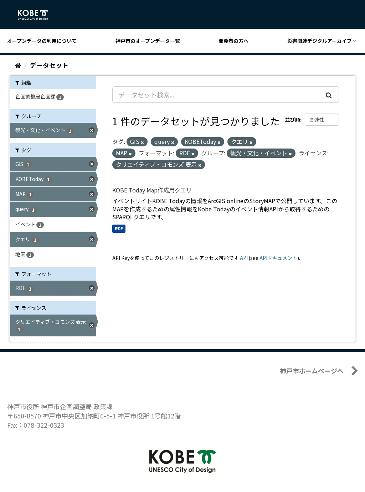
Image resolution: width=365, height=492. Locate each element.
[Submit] (329, 94)
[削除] (142, 142)
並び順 (292, 119)
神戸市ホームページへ (312, 370)
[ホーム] (18, 65)
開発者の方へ (233, 40)
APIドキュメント (278, 257)
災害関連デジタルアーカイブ (319, 40)
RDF (119, 228)
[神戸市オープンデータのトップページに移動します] (37, 15)
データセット (49, 65)
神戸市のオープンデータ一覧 (147, 40)
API (244, 257)
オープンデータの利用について (42, 40)
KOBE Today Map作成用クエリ (152, 190)
